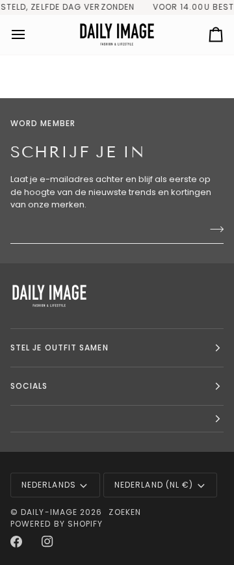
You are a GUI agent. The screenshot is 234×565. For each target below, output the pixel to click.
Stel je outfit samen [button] (59, 347)
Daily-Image (49, 512)
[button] (117, 419)
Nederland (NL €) (153, 484)
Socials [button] (29, 385)
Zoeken (124, 512)
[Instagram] (47, 541)
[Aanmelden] (213, 229)
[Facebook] (16, 541)
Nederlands (48, 484)
